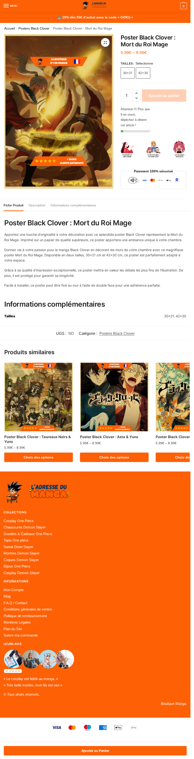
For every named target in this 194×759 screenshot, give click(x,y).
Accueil (9, 28)
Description (37, 205)
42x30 (143, 73)
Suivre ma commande (21, 635)
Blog (7, 596)
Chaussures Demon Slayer (25, 527)
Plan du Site (13, 629)
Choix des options (38, 457)
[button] (136, 93)
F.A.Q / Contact (15, 603)
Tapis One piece (16, 540)
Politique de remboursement (25, 616)
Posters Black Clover (33, 28)
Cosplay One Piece (19, 521)
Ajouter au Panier (95, 751)
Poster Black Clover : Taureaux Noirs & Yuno (37, 439)
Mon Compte (14, 590)
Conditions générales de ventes (28, 609)
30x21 (127, 73)
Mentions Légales (17, 622)
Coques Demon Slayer (21, 560)
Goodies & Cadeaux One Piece (28, 534)
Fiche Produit (13, 205)
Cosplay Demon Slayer (22, 573)
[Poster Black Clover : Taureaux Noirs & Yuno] (38, 397)
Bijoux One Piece (17, 566)
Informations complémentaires (73, 205)
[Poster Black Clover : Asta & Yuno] (114, 397)
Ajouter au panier (164, 95)
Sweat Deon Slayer (18, 547)
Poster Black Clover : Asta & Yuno (109, 437)
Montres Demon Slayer (22, 553)
